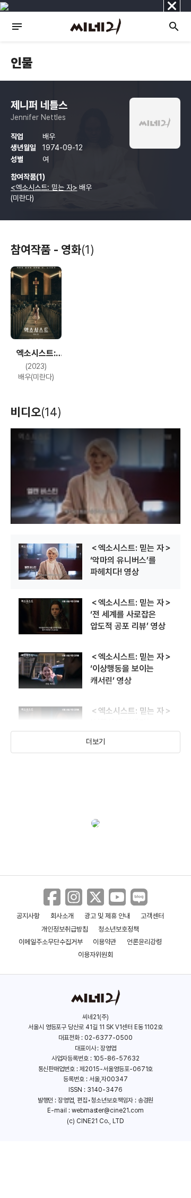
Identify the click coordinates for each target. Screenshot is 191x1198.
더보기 (95, 741)
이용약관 (104, 942)
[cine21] (95, 26)
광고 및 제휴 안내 (107, 916)
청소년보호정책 (118, 929)
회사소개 (62, 916)
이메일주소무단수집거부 (51, 942)
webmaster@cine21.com (108, 1110)
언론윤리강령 (144, 942)
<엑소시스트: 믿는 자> (44, 187)
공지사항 (28, 916)
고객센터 (152, 916)
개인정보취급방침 (64, 929)
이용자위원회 (95, 955)
